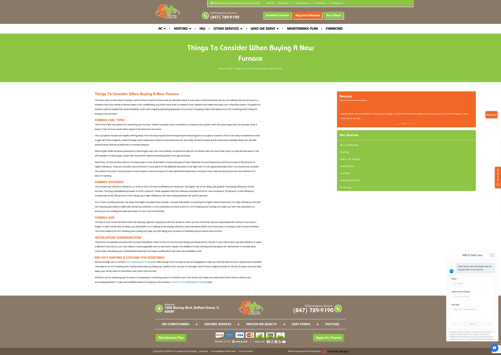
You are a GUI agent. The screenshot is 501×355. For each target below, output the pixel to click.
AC (160, 28)
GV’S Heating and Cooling (139, 261)
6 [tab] (411, 124)
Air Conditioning (349, 145)
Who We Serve (263, 28)
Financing (334, 28)
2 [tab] (401, 124)
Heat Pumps (347, 166)
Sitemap (203, 351)
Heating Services (217, 324)
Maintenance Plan (302, 28)
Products (320, 3)
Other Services (226, 28)
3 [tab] (403, 124)
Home (270, 3)
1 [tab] (398, 124)
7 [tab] (414, 124)
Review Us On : (223, 341)
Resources (302, 3)
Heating (181, 28)
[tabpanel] (406, 114)
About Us (283, 3)
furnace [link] (143, 100)
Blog (229, 68)
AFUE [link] (138, 186)
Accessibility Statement (223, 351)
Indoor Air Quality (350, 159)
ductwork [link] (166, 246)
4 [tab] (406, 124)
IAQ (202, 28)
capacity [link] (149, 222)
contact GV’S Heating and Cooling (188, 282)
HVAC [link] (141, 191)
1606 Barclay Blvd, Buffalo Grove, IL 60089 (237, 3)
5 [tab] (409, 124)
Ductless (345, 173)
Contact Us (336, 3)
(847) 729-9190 (224, 17)
